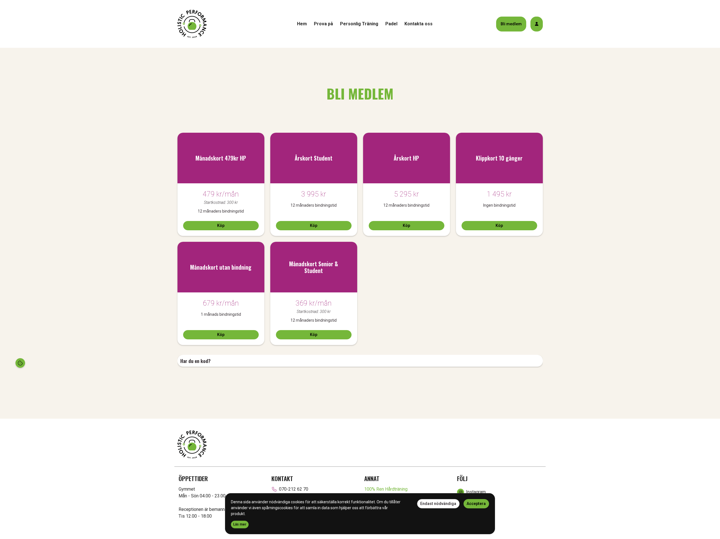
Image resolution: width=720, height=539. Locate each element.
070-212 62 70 (293, 489)
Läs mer (239, 524)
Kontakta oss (418, 23)
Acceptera (476, 503)
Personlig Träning (359, 23)
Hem (302, 23)
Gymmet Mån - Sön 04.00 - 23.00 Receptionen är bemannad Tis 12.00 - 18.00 (204, 502)
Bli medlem (511, 24)
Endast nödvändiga (438, 503)
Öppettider (193, 478)
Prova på (323, 23)
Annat (371, 478)
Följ (462, 478)
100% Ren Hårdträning (386, 489)
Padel (391, 23)
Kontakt (282, 478)
